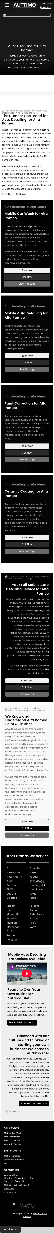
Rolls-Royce (36, 914)
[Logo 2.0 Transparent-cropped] (24, 2)
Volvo (32, 927)
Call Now (21, 194)
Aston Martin (15, 876)
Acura (10, 868)
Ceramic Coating (13, 1144)
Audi (9, 881)
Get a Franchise (12, 1155)
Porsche (34, 906)
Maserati (12, 914)
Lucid (10, 910)
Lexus (32, 893)
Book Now (7, 194)
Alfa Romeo (14, 872)
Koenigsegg (36, 881)
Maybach (12, 918)
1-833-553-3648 (20, 1184)
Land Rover (36, 889)
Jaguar (33, 876)
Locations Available (14, 1159)
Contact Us (10, 1192)
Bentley (11, 885)
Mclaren (12, 922)
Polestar (12, 939)
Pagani (11, 935)
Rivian (33, 910)
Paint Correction (12, 1140)
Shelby (33, 918)
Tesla (32, 922)
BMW (10, 889)
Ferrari (33, 872)
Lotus (32, 898)
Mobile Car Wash (12, 1132)
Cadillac (12, 898)
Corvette (35, 868)
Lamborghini (37, 885)
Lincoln (11, 906)
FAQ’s (7, 1163)
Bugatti (11, 893)
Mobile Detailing (12, 1136)
